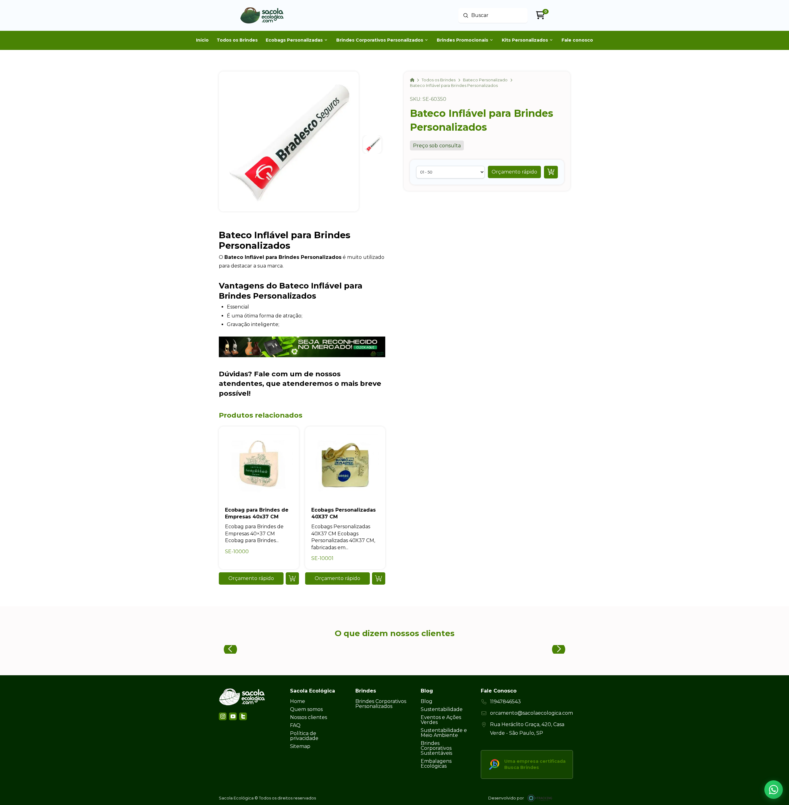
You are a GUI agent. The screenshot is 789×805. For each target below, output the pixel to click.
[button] (514, 172)
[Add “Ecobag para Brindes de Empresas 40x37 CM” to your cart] (292, 578)
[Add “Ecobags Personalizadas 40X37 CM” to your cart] (378, 578)
